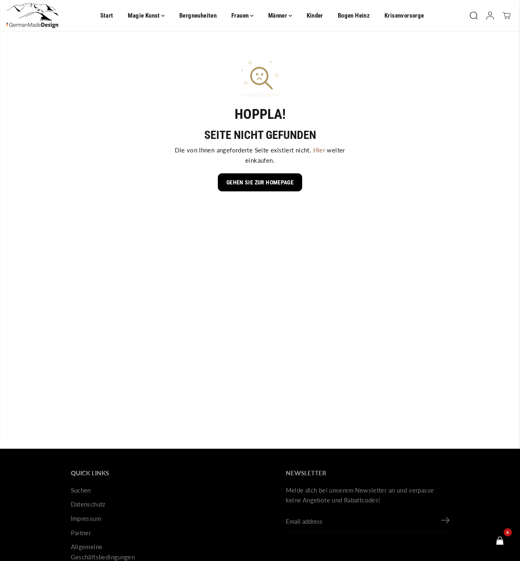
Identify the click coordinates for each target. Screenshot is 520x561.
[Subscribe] (445, 521)
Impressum (86, 518)
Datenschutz (88, 504)
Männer (278, 15)
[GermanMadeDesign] (32, 15)
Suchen (81, 490)
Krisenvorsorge (404, 15)
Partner (81, 532)
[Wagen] (506, 15)
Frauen (240, 15)
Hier (319, 150)
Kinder (315, 15)
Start (106, 15)
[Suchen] (473, 15)
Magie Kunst (144, 15)
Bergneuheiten (198, 15)
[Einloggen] (490, 15)
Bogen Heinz (354, 15)
